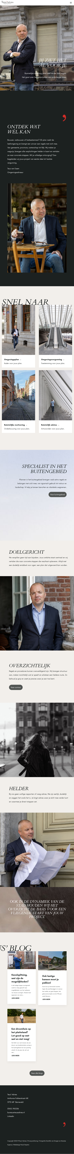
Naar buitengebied (57, 494)
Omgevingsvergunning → (53, 359)
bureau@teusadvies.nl (16, 1112)
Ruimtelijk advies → (50, 425)
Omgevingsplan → (12, 359)
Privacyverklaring (33, 1141)
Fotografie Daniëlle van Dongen (49, 1141)
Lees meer (15, 998)
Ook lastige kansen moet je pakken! (50, 979)
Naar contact (16, 687)
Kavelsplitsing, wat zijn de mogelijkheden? (20, 978)
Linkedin (10, 1116)
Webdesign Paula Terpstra (21, 1145)
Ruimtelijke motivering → (15, 425)
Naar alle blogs (37, 1073)
